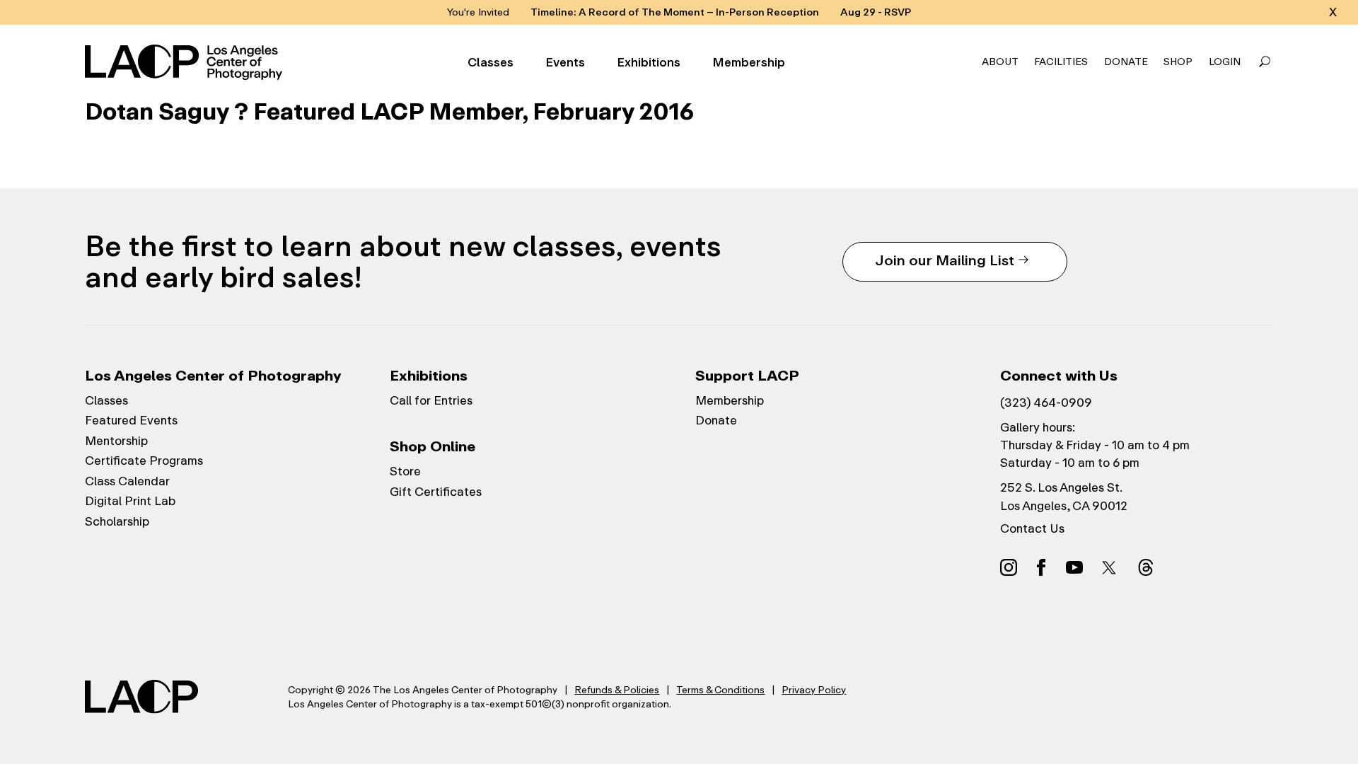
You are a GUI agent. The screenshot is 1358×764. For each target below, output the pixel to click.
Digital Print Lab (130, 500)
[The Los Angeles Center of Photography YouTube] (1074, 566)
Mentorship (116, 440)
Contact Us (1032, 528)
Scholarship (117, 521)
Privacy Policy (814, 690)
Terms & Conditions (720, 690)
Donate (1126, 62)
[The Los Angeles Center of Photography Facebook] (1041, 566)
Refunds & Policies (616, 690)
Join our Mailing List (944, 260)
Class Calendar (127, 481)
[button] (1264, 62)
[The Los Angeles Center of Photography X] (1109, 567)
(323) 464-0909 (1046, 402)
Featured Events (131, 420)
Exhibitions (648, 62)
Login (1225, 62)
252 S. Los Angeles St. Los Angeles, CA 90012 (1063, 496)
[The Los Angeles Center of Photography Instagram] (1008, 566)
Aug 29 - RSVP (875, 12)
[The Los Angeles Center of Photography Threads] (1145, 566)
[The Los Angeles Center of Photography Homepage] (185, 62)
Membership (748, 62)
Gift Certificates (436, 491)
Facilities (1061, 62)
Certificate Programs (144, 460)
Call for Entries (431, 400)
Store (405, 471)
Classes (490, 62)
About (1000, 62)
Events (565, 62)
